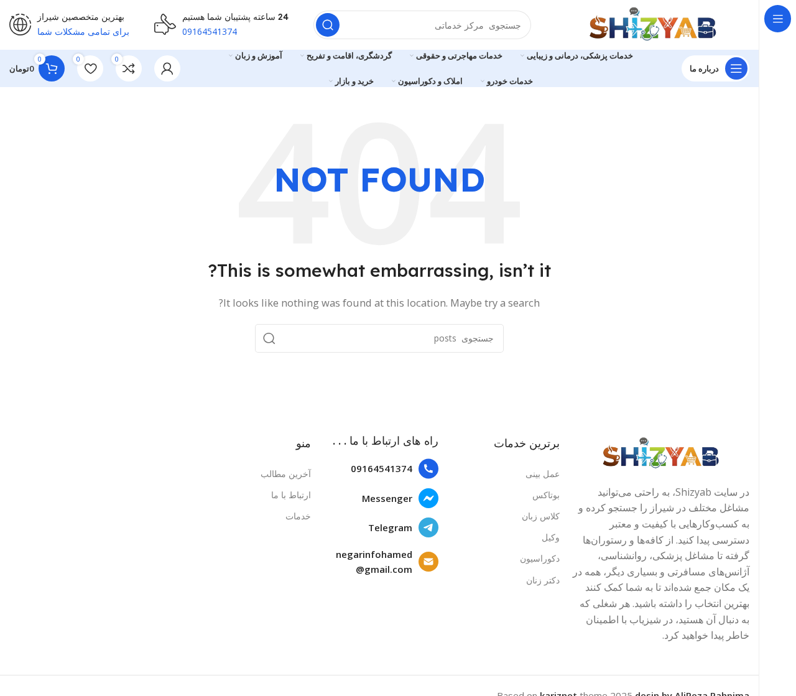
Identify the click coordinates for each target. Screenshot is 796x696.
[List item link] (381, 468)
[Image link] (660, 452)
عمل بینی (542, 474)
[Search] (328, 25)
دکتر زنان (543, 580)
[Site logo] (652, 23)
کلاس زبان (541, 516)
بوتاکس (546, 495)
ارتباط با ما (291, 495)
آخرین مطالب (286, 474)
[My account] (167, 68)
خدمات (298, 516)
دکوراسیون (540, 558)
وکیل (551, 537)
